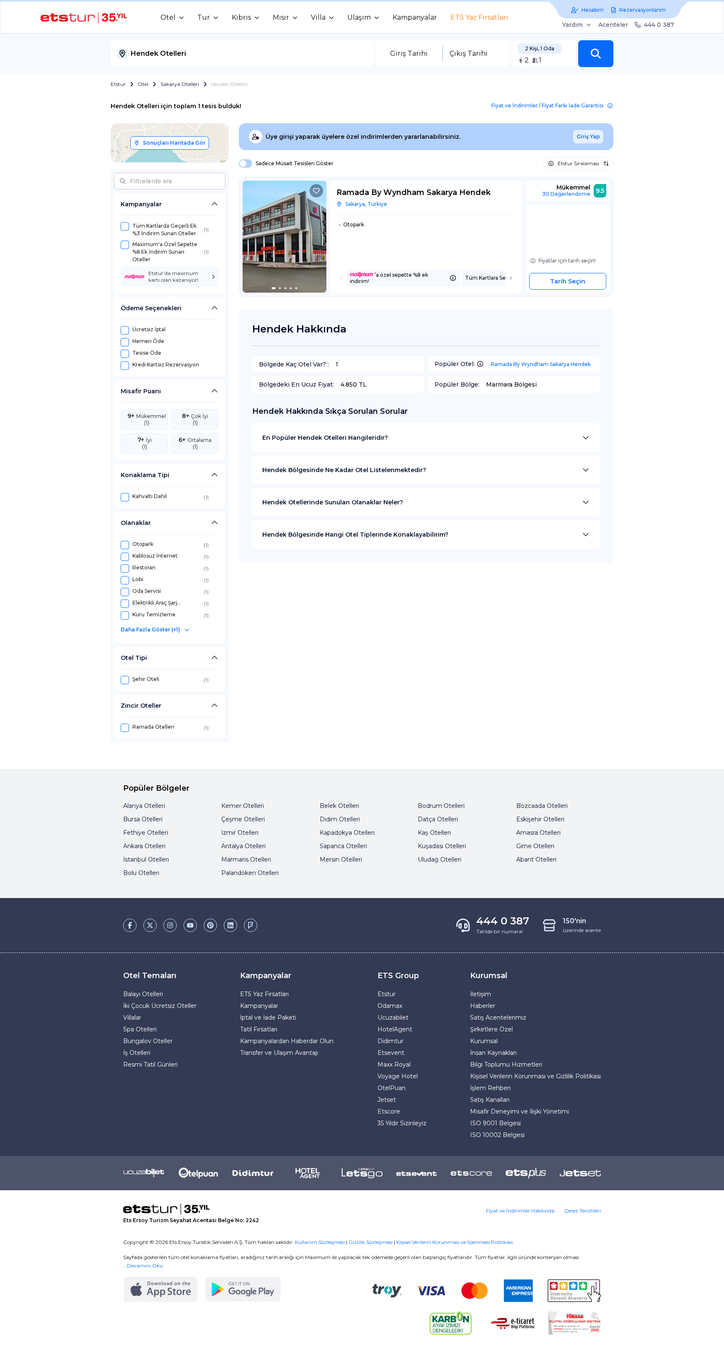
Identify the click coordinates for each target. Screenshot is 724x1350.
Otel (143, 84)
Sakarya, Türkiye (366, 204)
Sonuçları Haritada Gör (174, 143)
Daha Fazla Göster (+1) (150, 629)
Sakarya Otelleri (179, 84)
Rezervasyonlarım (642, 10)
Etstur (118, 84)
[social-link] (130, 925)
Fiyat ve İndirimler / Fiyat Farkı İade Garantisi (547, 105)
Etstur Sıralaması (578, 163)
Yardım (572, 25)
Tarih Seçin (567, 281)
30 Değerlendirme (566, 194)
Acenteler (613, 25)
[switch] (243, 163)
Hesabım (593, 10)
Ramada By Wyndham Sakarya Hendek (541, 364)
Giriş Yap (588, 136)
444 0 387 (659, 25)
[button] (595, 53)
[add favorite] (316, 190)
